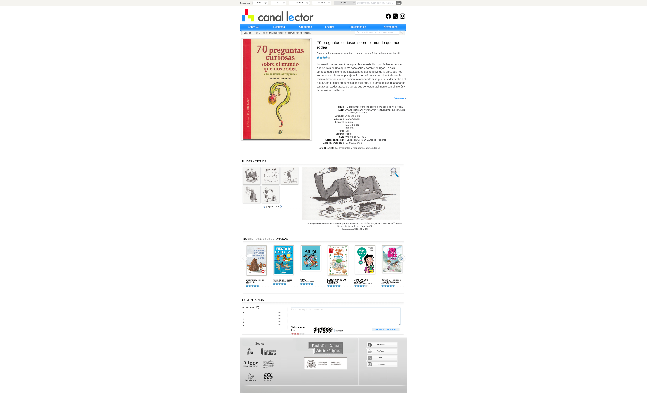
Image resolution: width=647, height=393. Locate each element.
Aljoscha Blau (352, 115)
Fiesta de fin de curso (282, 280)
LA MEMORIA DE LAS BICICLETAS (336, 281)
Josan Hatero (332, 284)
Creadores (305, 26)
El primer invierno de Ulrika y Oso (255, 281)
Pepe (248, 284)
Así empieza (399, 98)
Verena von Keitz (345, 53)
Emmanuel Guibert (307, 282)
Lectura (329, 26)
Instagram (381, 364)
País (278, 3)
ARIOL (303, 280)
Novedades (390, 26)
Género (299, 3)
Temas (344, 3)
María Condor (352, 119)
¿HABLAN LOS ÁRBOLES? (361, 281)
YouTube (380, 351)
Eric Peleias (385, 284)
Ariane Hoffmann (326, 53)
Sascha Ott (394, 53)
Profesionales (357, 26)
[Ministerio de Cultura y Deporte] (325, 363)
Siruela (349, 122)
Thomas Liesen (362, 53)
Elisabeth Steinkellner (281, 282)
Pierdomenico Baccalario (364, 284)
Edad (259, 3)
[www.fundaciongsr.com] (325, 348)
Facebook (381, 344)
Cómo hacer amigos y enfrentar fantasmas (391, 281)
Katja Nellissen (379, 53)
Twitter (379, 358)
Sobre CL (253, 26)
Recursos (279, 26)
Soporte (321, 3)
